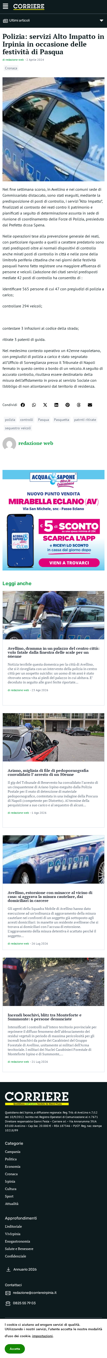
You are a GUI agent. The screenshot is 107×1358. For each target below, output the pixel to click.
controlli (26, 419)
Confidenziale (15, 1256)
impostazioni (42, 1336)
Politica (11, 1159)
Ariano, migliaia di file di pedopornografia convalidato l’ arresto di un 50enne (48, 772)
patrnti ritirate (85, 419)
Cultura (10, 1188)
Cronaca (11, 68)
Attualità (11, 1203)
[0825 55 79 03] (8, 1303)
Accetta (15, 1349)
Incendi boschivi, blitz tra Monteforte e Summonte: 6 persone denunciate (45, 1017)
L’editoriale (13, 1226)
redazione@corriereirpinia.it (34, 1293)
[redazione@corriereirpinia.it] (8, 1293)
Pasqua (43, 419)
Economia (12, 1166)
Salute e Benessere (19, 1248)
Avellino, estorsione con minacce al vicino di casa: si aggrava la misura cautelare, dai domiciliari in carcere (50, 896)
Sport (9, 1196)
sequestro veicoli (18, 428)
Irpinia (10, 1181)
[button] (22, 404)
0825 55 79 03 (24, 1303)
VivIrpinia (12, 1233)
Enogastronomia (17, 1241)
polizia (10, 419)
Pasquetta (61, 419)
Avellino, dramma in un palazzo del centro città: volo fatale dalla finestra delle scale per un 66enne (53, 652)
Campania (12, 1151)
